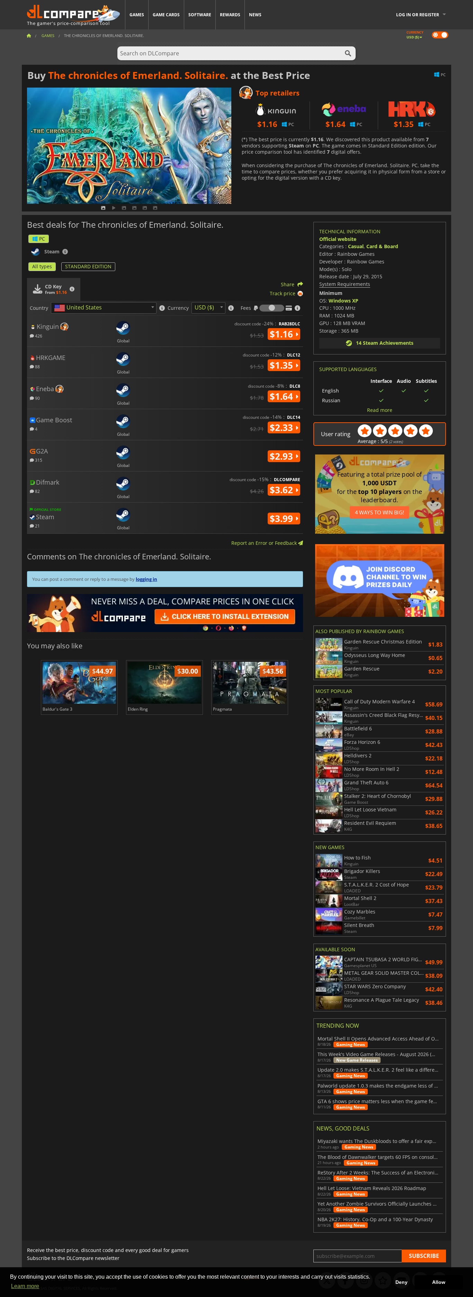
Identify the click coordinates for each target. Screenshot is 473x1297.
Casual (356, 246)
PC (42, 238)
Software (199, 15)
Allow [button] (438, 1282)
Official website (337, 239)
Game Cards (166, 15)
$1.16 (282, 334)
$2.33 (282, 427)
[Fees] (272, 308)
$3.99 (282, 518)
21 (37, 525)
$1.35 (282, 365)
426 (38, 335)
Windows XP (343, 300)
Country (39, 308)
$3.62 (282, 490)
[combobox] (104, 308)
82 (37, 491)
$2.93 (282, 456)
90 (37, 397)
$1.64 (282, 396)
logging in (146, 579)
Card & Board (382, 246)
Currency (178, 308)
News (255, 15)
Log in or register (417, 15)
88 (37, 366)
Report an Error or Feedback (264, 543)
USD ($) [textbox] (204, 307)
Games (137, 15)
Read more (379, 410)
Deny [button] (401, 1282)
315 (38, 459)
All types (42, 266)
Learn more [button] (25, 1286)
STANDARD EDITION (88, 266)
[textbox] (79, 308)
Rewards (230, 15)
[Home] (29, 35)
